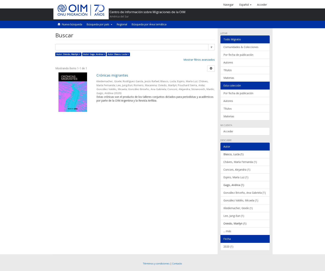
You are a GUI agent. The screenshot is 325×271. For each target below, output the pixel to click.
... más (227, 231)
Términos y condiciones (156, 263)
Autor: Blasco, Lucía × (118, 54)
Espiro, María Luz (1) (235, 177)
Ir (211, 47)
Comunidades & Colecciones (240, 47)
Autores (228, 62)
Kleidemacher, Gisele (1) (238, 208)
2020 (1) (228, 246)
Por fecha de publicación (238, 54)
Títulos (227, 70)
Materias (228, 78)
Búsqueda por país (99, 24)
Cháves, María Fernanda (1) (240, 162)
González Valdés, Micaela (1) (240, 200)
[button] (245, 4)
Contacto (177, 263)
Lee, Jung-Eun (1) (233, 216)
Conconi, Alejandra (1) (236, 169)
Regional (122, 24)
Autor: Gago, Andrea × (94, 54)
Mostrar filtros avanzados (199, 59)
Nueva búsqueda (72, 24)
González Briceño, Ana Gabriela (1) (244, 192)
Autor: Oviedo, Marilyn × (68, 54)
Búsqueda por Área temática (148, 24)
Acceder (228, 131)
